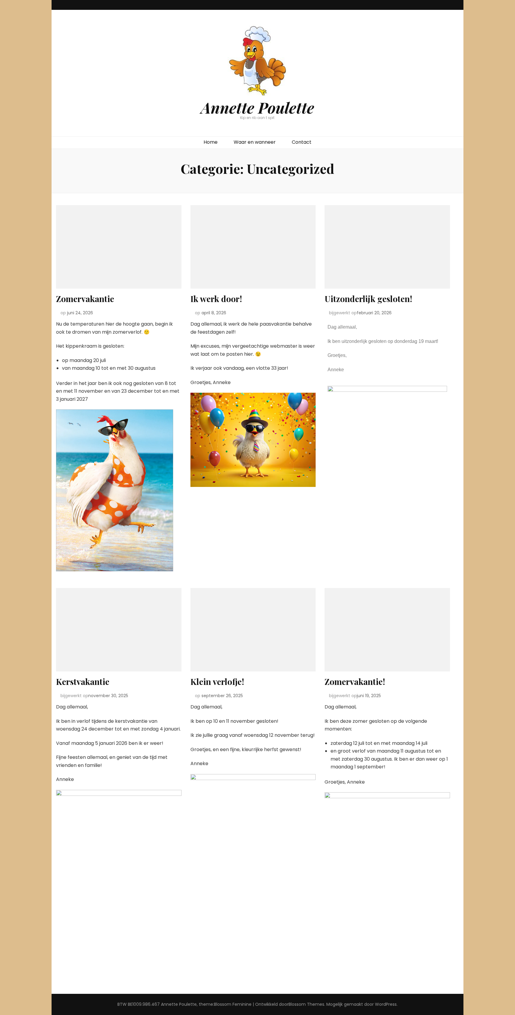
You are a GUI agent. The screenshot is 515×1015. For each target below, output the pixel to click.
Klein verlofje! (217, 681)
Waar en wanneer (255, 142)
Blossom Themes (306, 1004)
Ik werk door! (216, 298)
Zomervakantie (85, 298)
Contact (301, 142)
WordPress (386, 1004)
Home (211, 142)
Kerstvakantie (82, 681)
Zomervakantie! (355, 681)
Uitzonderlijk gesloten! (368, 298)
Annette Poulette (257, 107)
